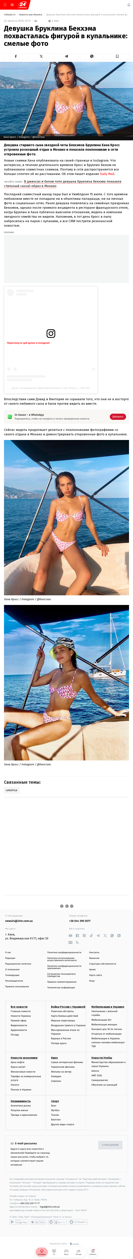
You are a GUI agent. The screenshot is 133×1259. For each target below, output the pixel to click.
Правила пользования (17, 987)
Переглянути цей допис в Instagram (28, 342)
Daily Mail (107, 174)
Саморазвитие (99, 1080)
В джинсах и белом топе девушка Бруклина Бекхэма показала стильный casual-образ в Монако (62, 183)
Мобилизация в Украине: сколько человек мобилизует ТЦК (108, 1042)
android (19, 1222)
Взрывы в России (61, 1038)
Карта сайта (95, 975)
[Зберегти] (117, 56)
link (70, 935)
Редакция (10, 958)
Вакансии (94, 958)
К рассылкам (110, 1145)
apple (38, 1222)
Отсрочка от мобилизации (106, 1033)
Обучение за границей (104, 1084)
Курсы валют (18, 1066)
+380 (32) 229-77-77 (29, 1203)
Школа (95, 1070)
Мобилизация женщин (104, 1024)
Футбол (55, 1110)
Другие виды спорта (62, 1124)
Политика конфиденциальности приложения (64, 967)
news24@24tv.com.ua (19, 921)
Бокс (53, 1105)
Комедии (56, 1076)
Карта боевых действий (64, 1015)
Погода (15, 1034)
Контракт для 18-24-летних (106, 1029)
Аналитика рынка (21, 1105)
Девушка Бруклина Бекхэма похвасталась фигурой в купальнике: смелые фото (87, 15)
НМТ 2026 (96, 1075)
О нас (8, 952)
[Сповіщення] (129, 5)
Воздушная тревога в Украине (68, 1025)
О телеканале (12, 969)
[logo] (22, 4)
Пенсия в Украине (21, 1089)
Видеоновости (19, 1025)
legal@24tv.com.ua (50, 1206)
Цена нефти (17, 1062)
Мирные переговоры (63, 1020)
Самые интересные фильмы (67, 1062)
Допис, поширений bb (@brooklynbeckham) (36, 388)
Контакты (94, 952)
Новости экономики (24, 1057)
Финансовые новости (23, 1071)
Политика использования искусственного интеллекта (62, 959)
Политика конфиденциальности (64, 952)
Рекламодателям (14, 981)
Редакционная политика (18, 964)
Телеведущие (12, 975)
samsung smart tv (78, 1222)
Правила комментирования (62, 982)
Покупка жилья (19, 1110)
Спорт (55, 1101)
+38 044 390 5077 (79, 921)
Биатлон (56, 1119)
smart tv (57, 1222)
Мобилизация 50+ (101, 1019)
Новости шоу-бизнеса (31, 15)
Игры (92, 981)
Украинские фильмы (63, 1066)
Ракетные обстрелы (62, 1011)
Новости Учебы (101, 1057)
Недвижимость (21, 1101)
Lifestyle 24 (10, 15)
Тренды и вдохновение (24, 1114)
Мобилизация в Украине (107, 1006)
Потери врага (58, 1043)
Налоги (15, 1084)
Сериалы (56, 1081)
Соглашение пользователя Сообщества (61, 975)
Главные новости (21, 1011)
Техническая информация (61, 988)
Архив (92, 969)
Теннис (55, 1114)
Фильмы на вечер (61, 1071)
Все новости (19, 1006)
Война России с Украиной (68, 1006)
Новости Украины (21, 1015)
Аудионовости (19, 1030)
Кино (54, 1057)
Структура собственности (102, 964)
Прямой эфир (18, 1020)
